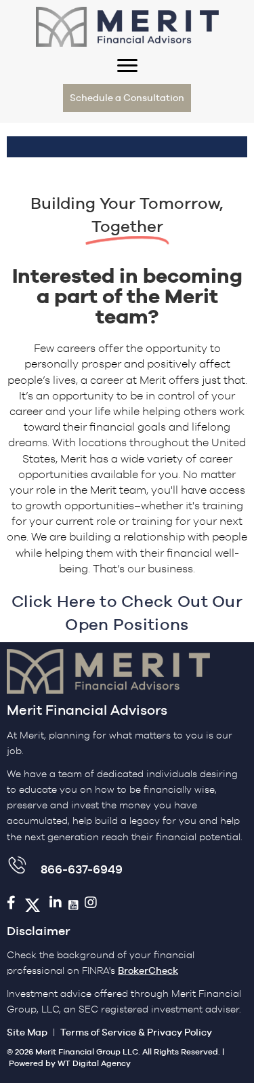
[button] (127, 97)
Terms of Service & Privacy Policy (136, 1032)
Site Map (27, 1032)
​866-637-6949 (82, 869)
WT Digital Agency (94, 1063)
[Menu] (127, 65)
